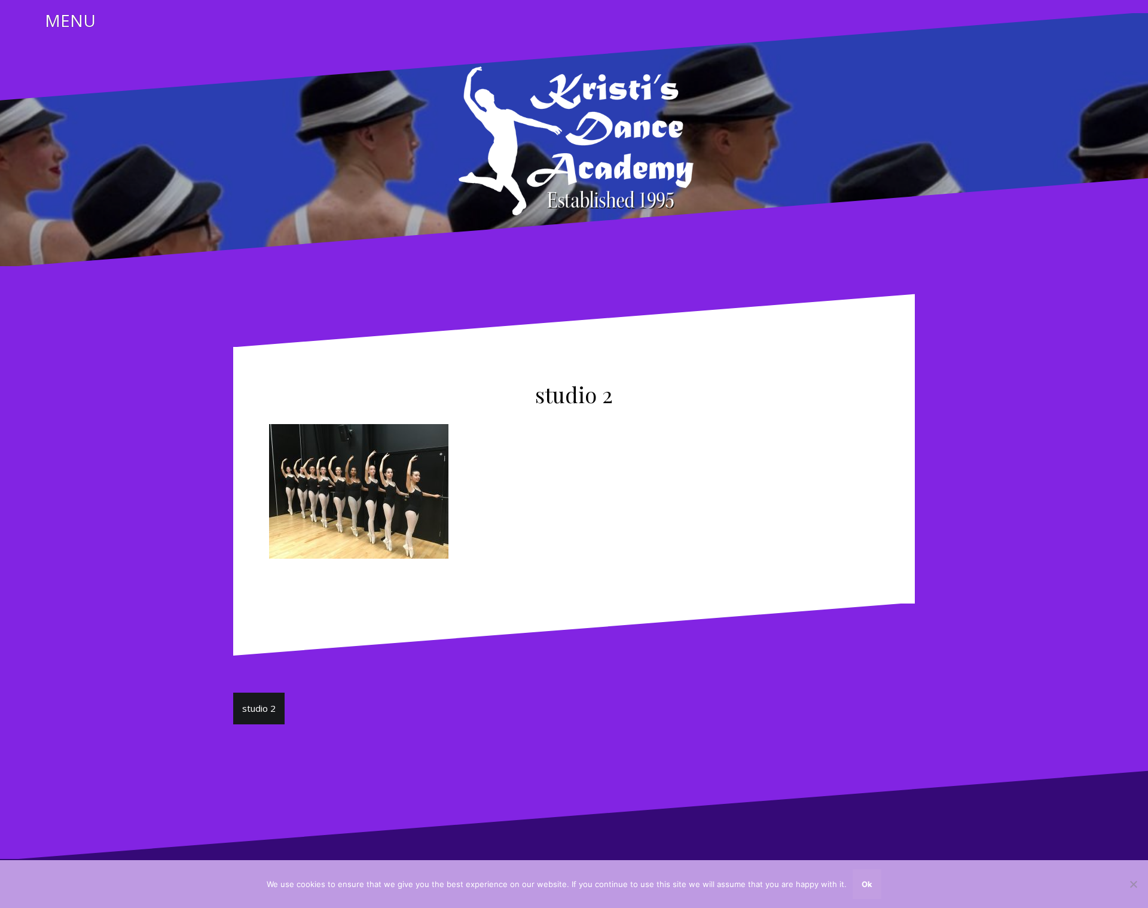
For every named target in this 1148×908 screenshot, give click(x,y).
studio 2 (259, 708)
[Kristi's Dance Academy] (574, 139)
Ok (867, 884)
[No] (1133, 884)
